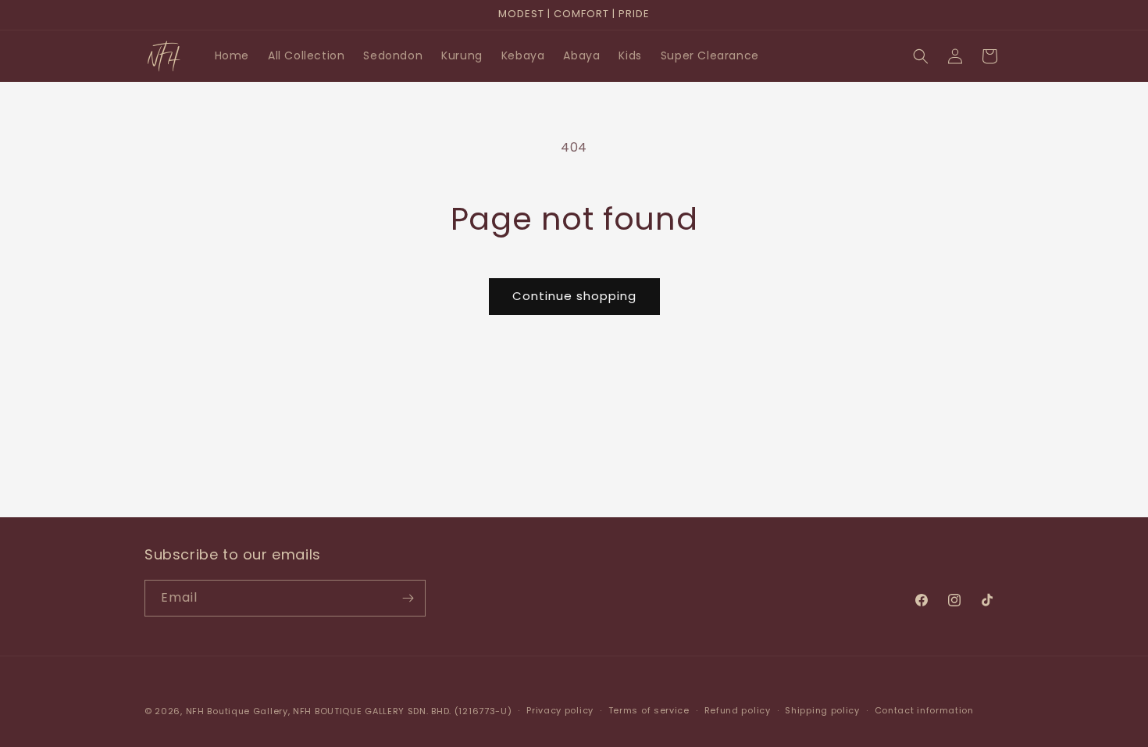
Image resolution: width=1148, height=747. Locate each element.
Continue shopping (574, 296)
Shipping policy (822, 710)
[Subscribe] (407, 598)
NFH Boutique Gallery (237, 711)
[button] (921, 56)
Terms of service (649, 710)
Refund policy (737, 710)
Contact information (924, 710)
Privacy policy (560, 710)
